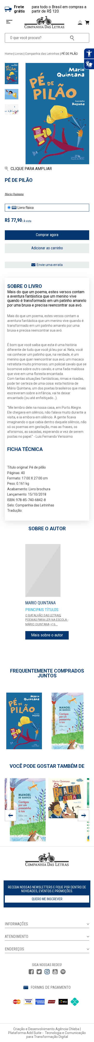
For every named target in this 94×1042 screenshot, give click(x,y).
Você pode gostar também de (47, 766)
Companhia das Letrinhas (42, 53)
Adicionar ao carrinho (47, 248)
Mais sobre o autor (47, 635)
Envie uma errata (50, 265)
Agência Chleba (67, 1029)
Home (9, 53)
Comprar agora (47, 234)
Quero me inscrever (47, 899)
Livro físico (26, 208)
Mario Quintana (14, 194)
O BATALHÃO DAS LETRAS (42, 615)
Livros (19, 53)
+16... (54, 624)
